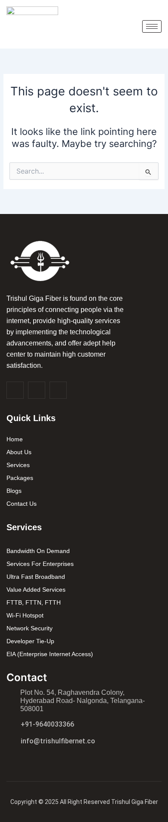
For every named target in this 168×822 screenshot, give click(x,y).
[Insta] (36, 390)
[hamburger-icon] (152, 26)
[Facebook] (15, 390)
